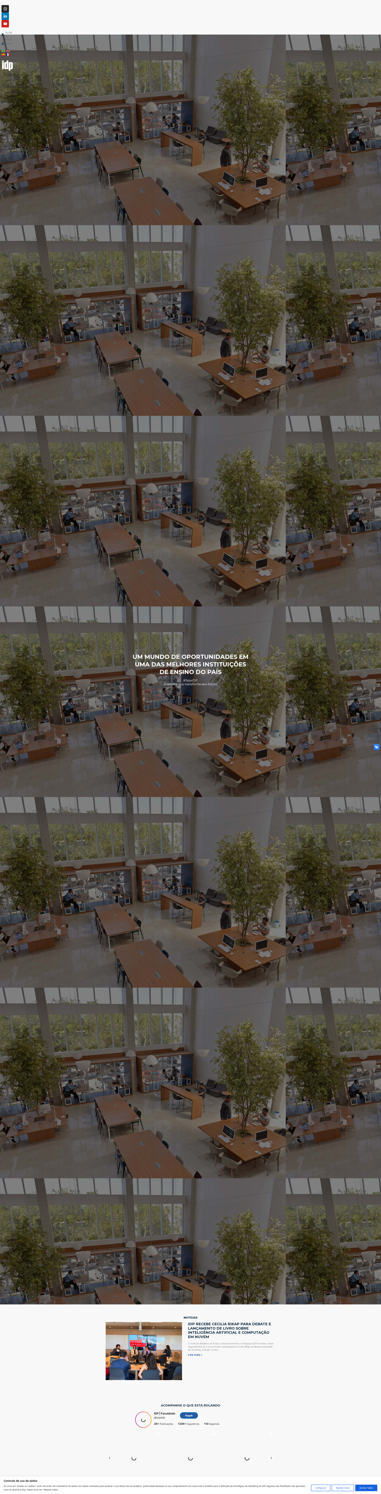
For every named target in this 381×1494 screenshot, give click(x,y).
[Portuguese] (3, 50)
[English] (8, 50)
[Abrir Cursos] (14, 80)
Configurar (320, 1487)
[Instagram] (5, 9)
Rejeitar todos (343, 1487)
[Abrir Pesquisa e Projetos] (28, 86)
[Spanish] (3, 54)
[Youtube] (5, 23)
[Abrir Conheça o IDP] (22, 74)
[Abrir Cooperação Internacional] (35, 92)
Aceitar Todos (366, 1487)
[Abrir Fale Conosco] (20, 98)
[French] (8, 54)
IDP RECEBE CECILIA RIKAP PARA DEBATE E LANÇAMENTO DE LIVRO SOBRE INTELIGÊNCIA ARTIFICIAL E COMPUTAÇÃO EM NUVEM (229, 1330)
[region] (190, 1485)
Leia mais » (195, 1354)
